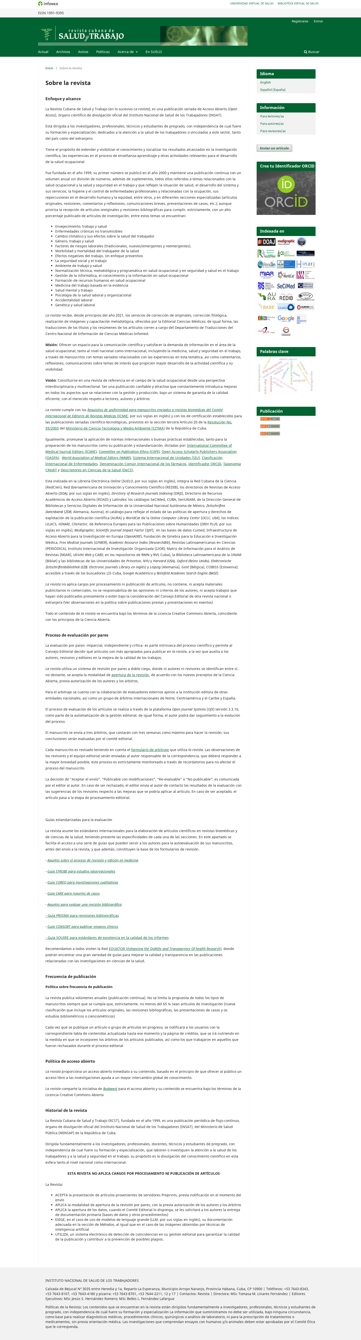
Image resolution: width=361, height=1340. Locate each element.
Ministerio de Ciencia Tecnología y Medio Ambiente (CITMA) (115, 428)
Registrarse (300, 21)
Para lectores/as (272, 116)
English (265, 82)
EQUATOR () (165, 948)
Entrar (318, 21)
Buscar (313, 51)
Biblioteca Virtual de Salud (298, 3)
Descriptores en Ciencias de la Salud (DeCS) (97, 470)
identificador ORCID (204, 463)
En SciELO (154, 51)
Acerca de (126, 51)
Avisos (83, 51)
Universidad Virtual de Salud (251, 3)
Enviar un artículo (274, 148)
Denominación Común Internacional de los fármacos (143, 463)
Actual (43, 51)
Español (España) (273, 89)
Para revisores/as (273, 131)
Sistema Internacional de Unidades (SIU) (166, 457)
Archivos (63, 51)
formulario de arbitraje (150, 749)
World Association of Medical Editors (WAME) (96, 457)
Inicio (49, 68)
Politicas (103, 51)
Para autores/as (272, 123)
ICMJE (123, 416)
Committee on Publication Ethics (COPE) (129, 451)
